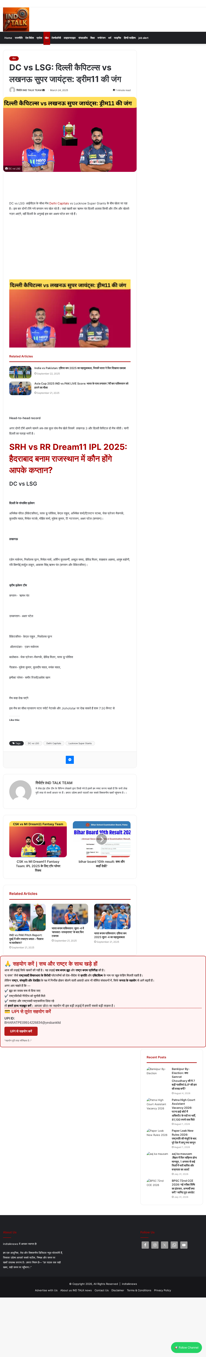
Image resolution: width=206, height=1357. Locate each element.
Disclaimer (117, 1290)
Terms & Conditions (139, 1290)
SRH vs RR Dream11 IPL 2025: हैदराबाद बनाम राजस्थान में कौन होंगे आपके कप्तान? (68, 458)
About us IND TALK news (76, 1290)
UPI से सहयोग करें (21, 1031)
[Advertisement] (82, 188)
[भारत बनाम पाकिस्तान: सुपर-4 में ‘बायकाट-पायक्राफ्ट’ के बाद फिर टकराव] (70, 914)
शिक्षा (92, 37)
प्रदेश (39, 37)
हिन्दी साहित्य (130, 37)
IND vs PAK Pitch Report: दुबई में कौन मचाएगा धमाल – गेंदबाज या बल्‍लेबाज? (26, 938)
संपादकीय (83, 37)
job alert (143, 37)
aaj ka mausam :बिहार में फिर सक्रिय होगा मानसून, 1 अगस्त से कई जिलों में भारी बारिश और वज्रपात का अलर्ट (184, 1161)
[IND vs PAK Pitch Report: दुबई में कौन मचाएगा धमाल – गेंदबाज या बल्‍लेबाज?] (27, 917)
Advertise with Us (46, 1290)
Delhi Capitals (59, 203)
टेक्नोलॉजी (56, 37)
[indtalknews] (16, 19)
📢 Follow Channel (186, 1347)
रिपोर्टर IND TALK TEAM (29, 90)
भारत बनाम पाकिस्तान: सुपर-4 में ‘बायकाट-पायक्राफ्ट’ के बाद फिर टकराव (68, 931)
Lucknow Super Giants (80, 743)
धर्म (109, 37)
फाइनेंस (117, 37)
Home (8, 37)
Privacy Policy (162, 1290)
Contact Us (102, 1290)
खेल (47, 37)
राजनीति (19, 37)
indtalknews (129, 1283)
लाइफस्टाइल (70, 37)
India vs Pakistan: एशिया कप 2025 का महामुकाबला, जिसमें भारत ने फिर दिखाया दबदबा (80, 368)
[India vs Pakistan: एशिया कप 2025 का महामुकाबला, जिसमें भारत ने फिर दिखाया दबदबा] (20, 372)
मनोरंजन (101, 37)
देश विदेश (29, 37)
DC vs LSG (33, 743)
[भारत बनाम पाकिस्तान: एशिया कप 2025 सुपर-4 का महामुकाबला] (112, 916)
